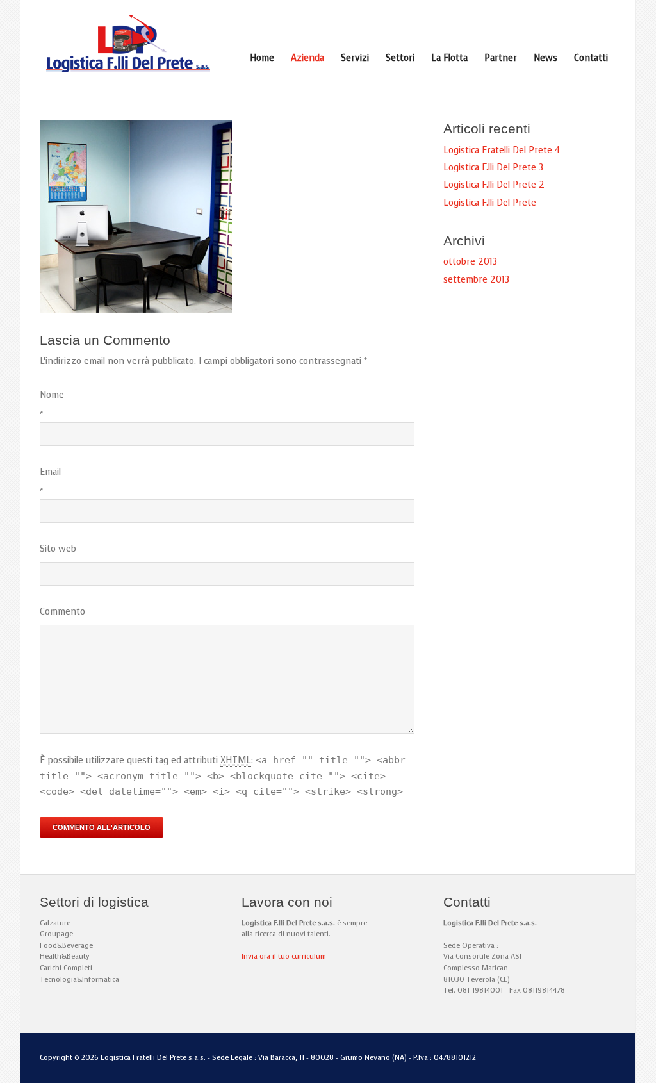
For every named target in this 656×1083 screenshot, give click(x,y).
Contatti (591, 58)
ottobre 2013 (470, 262)
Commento (62, 612)
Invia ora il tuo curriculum (284, 956)
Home (262, 58)
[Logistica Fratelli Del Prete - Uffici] (136, 310)
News (545, 58)
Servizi (355, 58)
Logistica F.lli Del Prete (489, 203)
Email (50, 472)
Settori (400, 58)
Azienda (307, 58)
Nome (52, 395)
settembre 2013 (476, 280)
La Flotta (449, 58)
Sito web (58, 549)
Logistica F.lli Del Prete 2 (494, 185)
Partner (500, 58)
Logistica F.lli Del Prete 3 (493, 167)
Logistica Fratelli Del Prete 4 (501, 150)
